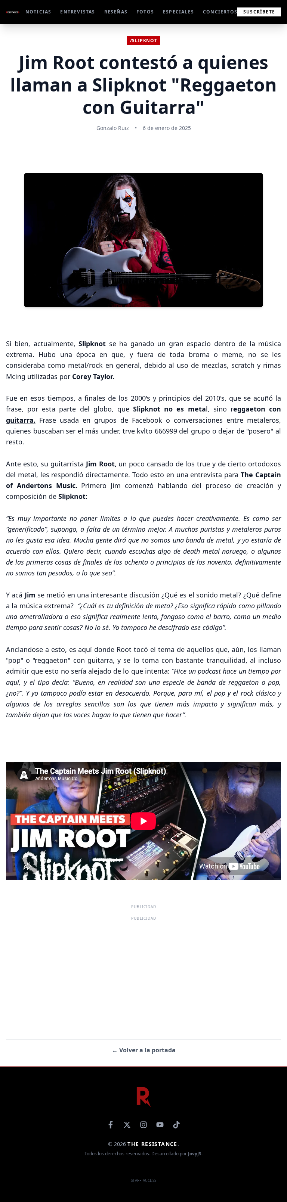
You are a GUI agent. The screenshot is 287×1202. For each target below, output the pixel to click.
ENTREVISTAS (77, 12)
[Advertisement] (143, 975)
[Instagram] (143, 1124)
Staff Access (144, 1180)
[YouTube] (160, 1124)
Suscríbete (259, 12)
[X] (127, 1124)
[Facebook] (110, 1124)
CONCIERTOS (220, 12)
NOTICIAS (38, 12)
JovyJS (194, 1153)
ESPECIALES (178, 12)
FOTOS (145, 12)
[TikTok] (176, 1124)
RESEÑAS (115, 12)
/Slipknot (143, 40)
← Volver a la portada (144, 1050)
